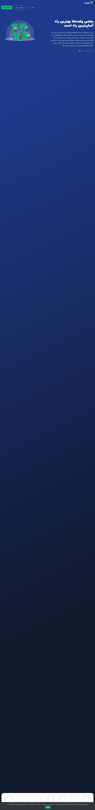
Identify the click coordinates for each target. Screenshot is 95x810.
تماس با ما (19, 7)
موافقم (48, 807)
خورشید (87, 3)
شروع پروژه (7, 7)
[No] (93, 806)
